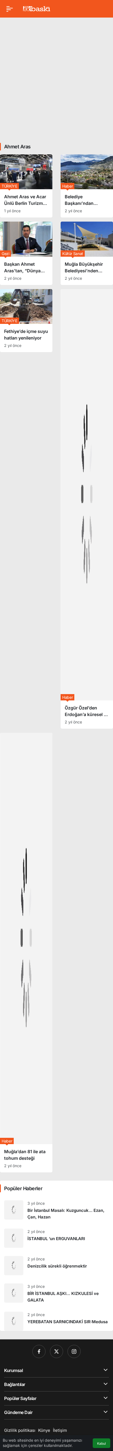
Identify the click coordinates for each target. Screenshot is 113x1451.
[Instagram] (74, 1351)
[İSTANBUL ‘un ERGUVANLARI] (56, 1238)
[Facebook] (39, 1351)
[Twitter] (56, 1351)
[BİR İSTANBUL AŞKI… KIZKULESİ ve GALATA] (56, 1293)
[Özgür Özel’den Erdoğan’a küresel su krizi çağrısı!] (87, 509)
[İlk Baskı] (36, 8)
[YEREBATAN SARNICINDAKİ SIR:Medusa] (56, 1319)
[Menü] (9, 8)
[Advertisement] (56, 78)
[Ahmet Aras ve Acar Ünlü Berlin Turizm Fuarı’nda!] (26, 185)
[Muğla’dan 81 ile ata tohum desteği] (26, 952)
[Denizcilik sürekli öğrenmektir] (56, 1265)
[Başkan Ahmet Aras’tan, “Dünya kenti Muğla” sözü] (26, 253)
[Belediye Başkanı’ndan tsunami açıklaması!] (87, 185)
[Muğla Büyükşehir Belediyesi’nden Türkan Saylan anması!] (87, 253)
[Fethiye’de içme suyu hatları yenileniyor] (26, 320)
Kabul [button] (101, 1443)
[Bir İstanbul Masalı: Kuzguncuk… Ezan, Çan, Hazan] (56, 1210)
